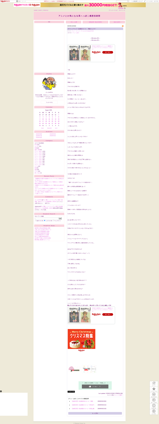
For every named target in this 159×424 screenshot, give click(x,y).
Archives (49, 131)
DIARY (40, 10)
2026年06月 (39, 137)
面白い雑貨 (37, 149)
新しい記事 (154, 402)
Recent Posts (49, 176)
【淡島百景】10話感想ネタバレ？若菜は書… (83, 408)
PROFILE (45, 10)
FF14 (36, 144)
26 (49, 123)
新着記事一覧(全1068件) (95, 22)
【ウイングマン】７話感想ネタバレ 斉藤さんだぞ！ (82, 29)
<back (42, 128)
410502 (121, 8)
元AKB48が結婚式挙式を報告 (42, 233)
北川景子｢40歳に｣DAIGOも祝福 (43, 238)
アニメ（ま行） (39, 161)
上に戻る (154, 413)
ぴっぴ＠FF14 (38, 200)
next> (56, 128)
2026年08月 (39, 134)
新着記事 (154, 408)
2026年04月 (53, 135)
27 (52, 123)
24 (43, 123)
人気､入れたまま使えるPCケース (43, 229)
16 (39, 121)
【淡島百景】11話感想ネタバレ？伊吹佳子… (83, 405)
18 (46, 121)
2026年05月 (53, 134)
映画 (36, 168)
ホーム (154, 385)
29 (58, 123)
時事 (36, 148)
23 (39, 123)
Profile (49, 74)
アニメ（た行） (39, 156)
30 (39, 125)
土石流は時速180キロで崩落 (42, 234)
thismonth (49, 128)
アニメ (36, 171)
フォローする (154, 391)
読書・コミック (22, 1)
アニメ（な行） (39, 158)
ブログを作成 (149, 1)
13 (52, 119)
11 (46, 119)
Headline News (49, 225)
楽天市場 (156, 1)
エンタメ (37, 146)
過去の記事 (154, 397)
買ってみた (37, 173)
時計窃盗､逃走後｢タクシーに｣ (42, 239)
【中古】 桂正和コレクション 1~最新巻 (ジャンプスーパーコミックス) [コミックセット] (102, 47)
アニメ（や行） (39, 163)
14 (55, 119)
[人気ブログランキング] (75, 371)
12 (49, 119)
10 (43, 119)
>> (137, 1)
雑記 (36, 169)
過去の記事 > (117, 22)
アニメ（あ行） (39, 151)
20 (52, 121)
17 (43, 121)
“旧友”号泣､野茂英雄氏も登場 (42, 231)
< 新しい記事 (73, 22)
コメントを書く (118, 395)
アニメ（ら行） (39, 164)
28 (55, 123)
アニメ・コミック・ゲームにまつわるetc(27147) (83, 31)
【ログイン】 (122, 10)
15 (58, 119)
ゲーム (36, 166)
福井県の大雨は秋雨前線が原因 (42, 228)
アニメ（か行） (39, 153)
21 (55, 121)
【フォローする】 (113, 10)
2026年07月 (39, 135)
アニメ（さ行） (39, 154)
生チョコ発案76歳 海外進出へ (42, 236)
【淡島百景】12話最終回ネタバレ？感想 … (83, 401)
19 (49, 121)
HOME (35, 10)
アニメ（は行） (39, 159)
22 (58, 121)
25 (46, 123)
